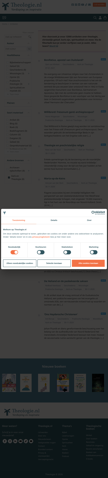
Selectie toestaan (54, 263)
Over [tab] (89, 220)
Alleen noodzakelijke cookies (19, 263)
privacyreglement (41, 237)
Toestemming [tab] (18, 220)
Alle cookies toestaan (88, 263)
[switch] (41, 252)
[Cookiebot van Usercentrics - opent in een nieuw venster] (93, 213)
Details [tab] (54, 220)
